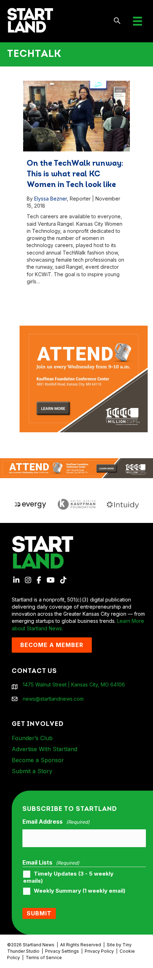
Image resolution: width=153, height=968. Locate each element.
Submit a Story (32, 771)
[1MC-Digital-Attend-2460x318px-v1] (76, 468)
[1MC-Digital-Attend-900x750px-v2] (84, 329)
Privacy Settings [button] (62, 951)
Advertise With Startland (44, 749)
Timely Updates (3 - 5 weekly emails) (68, 877)
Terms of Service (44, 957)
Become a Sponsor (38, 760)
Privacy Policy (99, 951)
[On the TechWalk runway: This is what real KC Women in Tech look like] (76, 116)
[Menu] (137, 21)
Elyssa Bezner (50, 199)
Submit (39, 913)
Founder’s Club (32, 738)
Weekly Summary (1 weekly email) (79, 891)
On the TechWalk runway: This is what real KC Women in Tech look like (75, 174)
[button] (117, 21)
